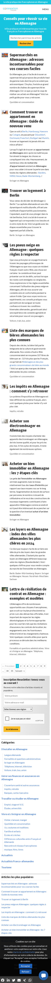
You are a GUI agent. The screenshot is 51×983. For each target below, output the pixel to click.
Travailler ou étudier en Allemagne (19, 798)
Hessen (25, 576)
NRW (12, 176)
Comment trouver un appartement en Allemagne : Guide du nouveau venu (26, 119)
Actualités (7, 855)
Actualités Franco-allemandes (17, 861)
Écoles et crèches (12, 835)
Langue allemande (12, 755)
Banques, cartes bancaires (16, 792)
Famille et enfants (12, 831)
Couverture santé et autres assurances (21, 785)
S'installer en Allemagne (14, 749)
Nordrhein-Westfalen (38, 576)
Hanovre (44, 131)
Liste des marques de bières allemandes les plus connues (27, 335)
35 (12, 670)
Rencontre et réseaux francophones (20, 845)
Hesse (18, 176)
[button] (43, 975)
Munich (45, 138)
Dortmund (14, 138)
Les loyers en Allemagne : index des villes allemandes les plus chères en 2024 (29, 536)
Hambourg (33, 131)
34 (7, 670)
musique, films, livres (13, 849)
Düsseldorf (40, 134)
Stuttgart (34, 138)
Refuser (25, 971)
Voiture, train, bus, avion (20, 321)
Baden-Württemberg (25, 573)
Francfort (24, 138)
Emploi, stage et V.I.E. (14, 804)
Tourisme (6, 867)
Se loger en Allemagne (19, 181)
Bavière (41, 172)
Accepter (25, 966)
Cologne (16, 134)
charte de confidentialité (24, 952)
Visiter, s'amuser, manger (15, 820)
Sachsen (13, 579)
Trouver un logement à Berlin (28, 193)
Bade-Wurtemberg (31, 176)
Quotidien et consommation (22, 102)
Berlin (25, 131)
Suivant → (20, 670)
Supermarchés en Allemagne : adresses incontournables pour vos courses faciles (27, 62)
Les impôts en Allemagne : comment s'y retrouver (29, 388)
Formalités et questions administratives (27, 648)
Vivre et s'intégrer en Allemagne (18, 814)
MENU (45, 9)
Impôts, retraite (17, 411)
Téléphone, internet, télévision (18, 766)
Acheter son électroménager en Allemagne (25, 426)
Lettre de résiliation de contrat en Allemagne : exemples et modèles (28, 594)
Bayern (38, 573)
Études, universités (12, 808)
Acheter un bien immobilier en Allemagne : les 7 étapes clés (29, 468)
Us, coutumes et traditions (16, 827)
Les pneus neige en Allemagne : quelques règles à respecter (27, 250)
